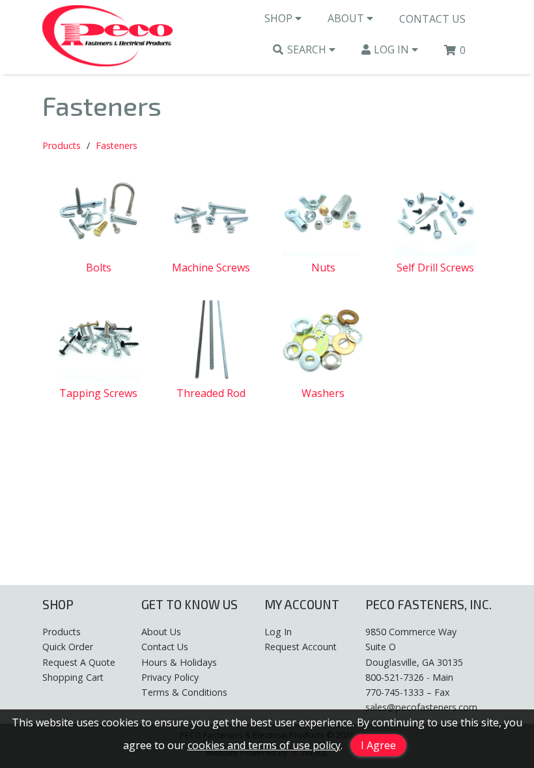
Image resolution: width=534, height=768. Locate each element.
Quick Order (67, 646)
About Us (161, 631)
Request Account (300, 646)
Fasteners (116, 145)
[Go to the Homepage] (107, 37)
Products (61, 145)
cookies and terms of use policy (264, 745)
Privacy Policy (170, 677)
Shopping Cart (73, 677)
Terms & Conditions (184, 692)
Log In (393, 49)
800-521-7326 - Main (409, 677)
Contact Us (432, 19)
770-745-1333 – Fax (407, 692)
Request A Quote (78, 662)
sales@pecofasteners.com (421, 707)
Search (308, 49)
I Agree (378, 745)
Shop (279, 18)
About (347, 18)
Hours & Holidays (179, 662)
